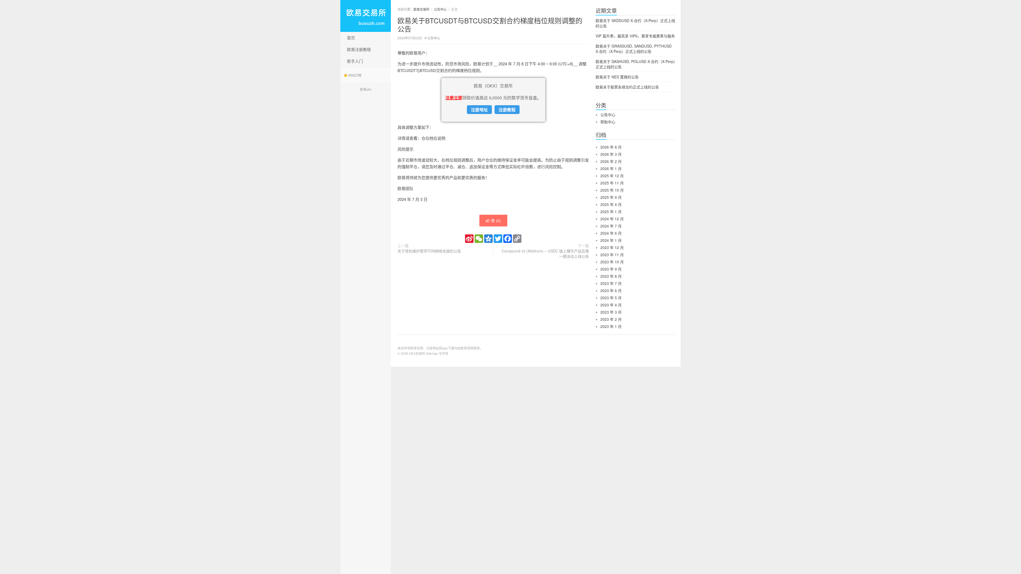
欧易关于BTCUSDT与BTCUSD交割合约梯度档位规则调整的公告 (489, 24)
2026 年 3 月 (611, 154)
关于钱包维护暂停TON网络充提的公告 (429, 251)
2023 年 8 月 (611, 276)
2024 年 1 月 (611, 240)
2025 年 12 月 (612, 175)
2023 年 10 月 (612, 261)
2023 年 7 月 (611, 283)
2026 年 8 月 (611, 147)
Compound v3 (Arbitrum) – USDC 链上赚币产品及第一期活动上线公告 (545, 253)
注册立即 (453, 98)
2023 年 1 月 (611, 326)
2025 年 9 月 (611, 197)
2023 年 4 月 (611, 304)
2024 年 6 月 (611, 233)
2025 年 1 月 (611, 211)
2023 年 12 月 (612, 247)
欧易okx (365, 89)
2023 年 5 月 (611, 297)
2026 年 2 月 (611, 161)
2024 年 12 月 (612, 218)
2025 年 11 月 (612, 182)
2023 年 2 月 (611, 319)
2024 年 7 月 (611, 226)
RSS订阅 (354, 75)
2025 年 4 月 (611, 204)
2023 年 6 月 (611, 290)
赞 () (496, 220)
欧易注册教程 (359, 49)
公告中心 (440, 9)
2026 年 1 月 (611, 168)
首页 (351, 37)
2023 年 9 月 (611, 269)
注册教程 (507, 110)
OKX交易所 (417, 353)
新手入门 (355, 61)
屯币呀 (443, 353)
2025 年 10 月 (612, 190)
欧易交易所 (365, 16)
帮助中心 (607, 121)
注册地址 (479, 110)
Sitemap (432, 353)
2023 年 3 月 (611, 312)
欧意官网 (467, 348)
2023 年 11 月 (612, 254)
